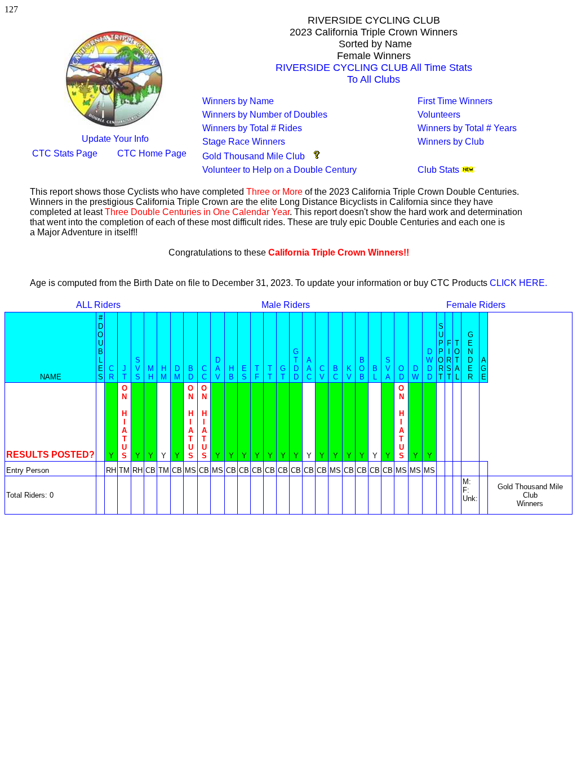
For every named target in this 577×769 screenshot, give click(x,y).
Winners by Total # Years (467, 128)
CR (111, 372)
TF (257, 372)
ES (244, 372)
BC (335, 372)
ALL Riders (98, 305)
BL (375, 372)
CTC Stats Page (64, 153)
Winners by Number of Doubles (264, 114)
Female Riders (475, 305)
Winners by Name (238, 101)
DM (177, 372)
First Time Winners (455, 101)
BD (190, 372)
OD (401, 372)
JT (124, 372)
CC (204, 372)
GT (283, 372)
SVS (137, 368)
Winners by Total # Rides (252, 128)
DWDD (429, 364)
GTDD (296, 364)
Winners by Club (451, 141)
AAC (309, 368)
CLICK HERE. (518, 283)
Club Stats (438, 170)
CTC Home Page (152, 153)
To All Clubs (373, 79)
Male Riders (285, 305)
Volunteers (439, 114)
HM (164, 372)
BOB (362, 368)
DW (415, 372)
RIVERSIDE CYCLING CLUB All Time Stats (374, 67)
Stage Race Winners (243, 141)
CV (322, 372)
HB (231, 372)
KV (349, 372)
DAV (217, 368)
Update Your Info (115, 139)
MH (151, 372)
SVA (387, 368)
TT (270, 372)
